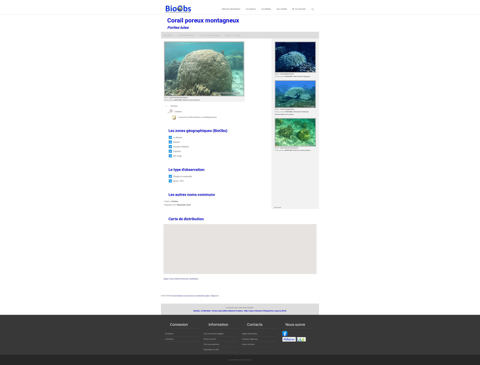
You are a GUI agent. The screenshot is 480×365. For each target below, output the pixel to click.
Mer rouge (177, 156)
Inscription (169, 333)
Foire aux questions (211, 344)
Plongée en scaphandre (182, 176)
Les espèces (251, 9)
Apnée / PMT (178, 181)
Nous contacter (248, 344)
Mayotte (176, 142)
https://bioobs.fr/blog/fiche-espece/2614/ (267, 311)
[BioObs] (176, 8)
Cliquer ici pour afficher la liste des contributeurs (181, 279)
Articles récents (210, 339)
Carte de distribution (186, 35)
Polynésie (177, 151)
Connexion (169, 339)
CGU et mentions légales (214, 333)
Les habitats (266, 9)
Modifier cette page (233, 35)
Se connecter (300, 9)
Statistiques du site (211, 349)
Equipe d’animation (249, 333)
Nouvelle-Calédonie (181, 146)
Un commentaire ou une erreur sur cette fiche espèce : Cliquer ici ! (194, 296)
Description (168, 35)
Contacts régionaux (250, 339)
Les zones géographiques (209, 35)
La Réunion (177, 137)
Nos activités (282, 9)
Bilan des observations (231, 9)
